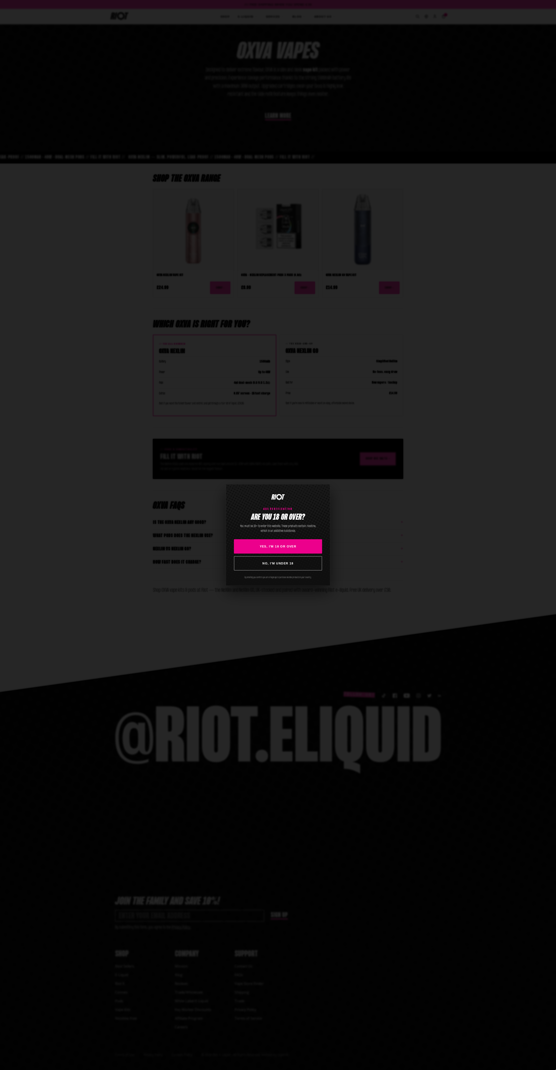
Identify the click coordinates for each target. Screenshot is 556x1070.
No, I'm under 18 (277, 563)
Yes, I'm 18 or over (278, 546)
